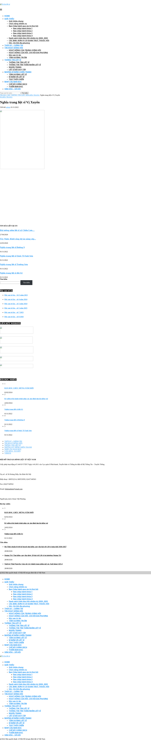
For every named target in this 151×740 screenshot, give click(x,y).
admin (8, 107)
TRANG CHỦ (5, 95)
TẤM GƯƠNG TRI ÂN (18, 57)
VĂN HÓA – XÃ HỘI (12, 89)
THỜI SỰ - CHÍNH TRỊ (13, 441)
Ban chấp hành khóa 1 (22, 28)
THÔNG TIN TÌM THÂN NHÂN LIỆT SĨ (25, 65)
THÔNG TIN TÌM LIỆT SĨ (19, 62)
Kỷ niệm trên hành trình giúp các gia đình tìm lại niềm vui (26, 399)
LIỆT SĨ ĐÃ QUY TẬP (17, 69)
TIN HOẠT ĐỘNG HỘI (13, 48)
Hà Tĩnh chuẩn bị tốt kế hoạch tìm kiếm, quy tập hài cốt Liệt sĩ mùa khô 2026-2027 (35, 547)
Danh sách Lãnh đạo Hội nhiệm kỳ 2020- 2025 (28, 38)
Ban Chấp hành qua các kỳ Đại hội (23, 26)
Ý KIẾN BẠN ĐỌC (16, 86)
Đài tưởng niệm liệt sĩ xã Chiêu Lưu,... (17, 230)
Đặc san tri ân (15, 55)
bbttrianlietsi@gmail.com (13, 489)
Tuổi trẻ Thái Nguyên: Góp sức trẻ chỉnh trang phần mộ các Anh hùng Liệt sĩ (33, 564)
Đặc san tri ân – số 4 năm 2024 (15, 299)
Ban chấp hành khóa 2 (22, 31)
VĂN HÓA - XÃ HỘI (12, 451)
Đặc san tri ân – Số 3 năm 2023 (16, 295)
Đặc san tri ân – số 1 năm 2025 (15, 308)
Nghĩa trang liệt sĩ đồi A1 (11, 273)
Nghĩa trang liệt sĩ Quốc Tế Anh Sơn (16, 256)
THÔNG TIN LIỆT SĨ (12, 60)
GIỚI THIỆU (9, 18)
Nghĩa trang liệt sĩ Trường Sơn (14, 264)
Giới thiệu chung (16, 21)
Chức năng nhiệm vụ (18, 23)
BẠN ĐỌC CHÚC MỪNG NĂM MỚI (18, 388)
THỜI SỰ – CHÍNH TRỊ (13, 45)
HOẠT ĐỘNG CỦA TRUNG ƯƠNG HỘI (25, 50)
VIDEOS (7, 453)
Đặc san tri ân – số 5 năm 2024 (15, 304)
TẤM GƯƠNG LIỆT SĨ (18, 74)
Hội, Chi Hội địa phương (19, 43)
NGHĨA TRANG (15, 67)
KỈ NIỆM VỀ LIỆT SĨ (16, 77)
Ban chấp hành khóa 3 (22, 33)
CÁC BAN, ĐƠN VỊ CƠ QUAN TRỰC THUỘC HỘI (29, 40)
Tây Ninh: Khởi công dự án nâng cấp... (18, 239)
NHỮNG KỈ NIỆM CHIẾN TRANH (17, 72)
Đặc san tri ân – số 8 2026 (14, 317)
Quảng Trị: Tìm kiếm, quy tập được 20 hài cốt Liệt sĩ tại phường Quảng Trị (32, 555)
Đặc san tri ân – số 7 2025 (14, 312)
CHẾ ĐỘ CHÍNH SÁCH (18, 84)
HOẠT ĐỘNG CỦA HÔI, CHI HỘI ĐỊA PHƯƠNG (28, 52)
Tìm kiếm (3, 279)
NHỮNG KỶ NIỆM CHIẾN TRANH (18, 447)
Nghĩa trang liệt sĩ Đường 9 (12, 247)
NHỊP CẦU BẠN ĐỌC (13, 81)
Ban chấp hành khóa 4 (22, 35)
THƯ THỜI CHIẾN (16, 79)
